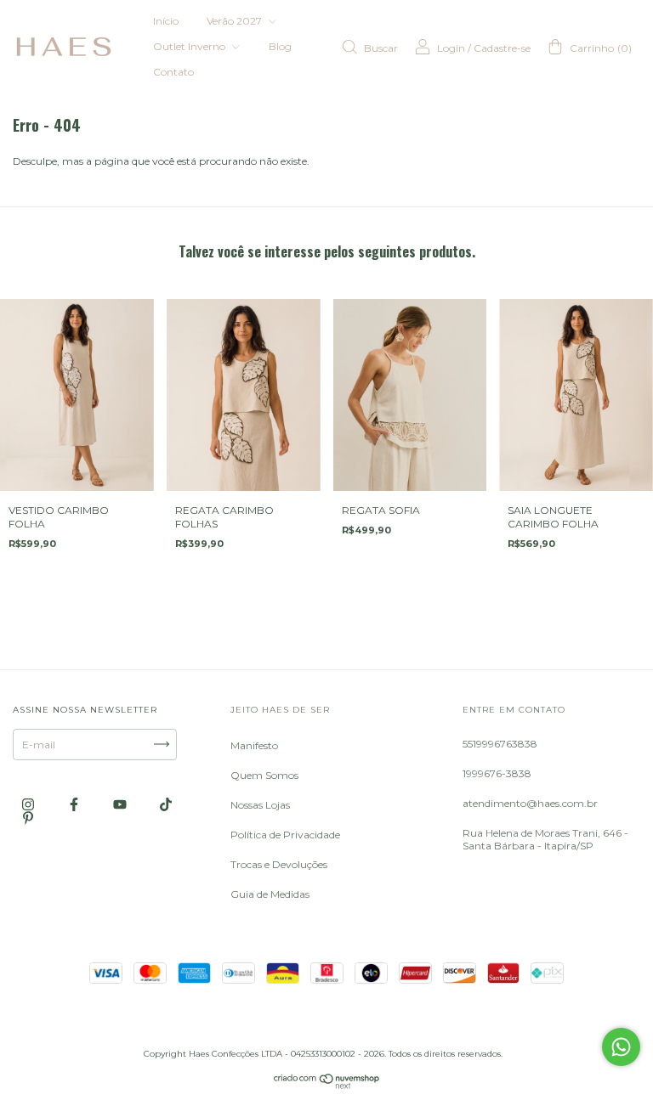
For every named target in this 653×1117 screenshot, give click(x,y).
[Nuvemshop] (327, 1085)
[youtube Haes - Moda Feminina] (121, 804)
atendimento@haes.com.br (530, 803)
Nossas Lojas (260, 804)
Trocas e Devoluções (278, 864)
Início (166, 20)
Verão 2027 (235, 20)
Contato (173, 71)
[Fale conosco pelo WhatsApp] (621, 1047)
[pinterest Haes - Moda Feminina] (28, 817)
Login (451, 48)
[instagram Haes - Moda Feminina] (29, 804)
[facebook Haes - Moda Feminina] (75, 804)
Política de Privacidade (285, 834)
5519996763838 (500, 743)
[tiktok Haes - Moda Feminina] (165, 804)
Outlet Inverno (190, 46)
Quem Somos (264, 775)
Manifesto (254, 745)
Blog (280, 46)
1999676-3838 (497, 773)
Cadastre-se (502, 48)
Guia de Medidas (269, 894)
